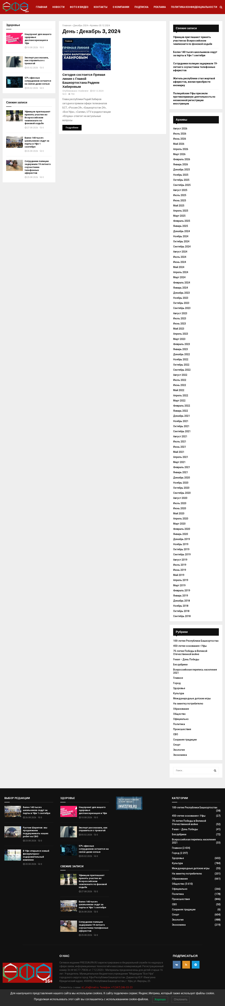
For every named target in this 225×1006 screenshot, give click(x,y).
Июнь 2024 (179, 262)
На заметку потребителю (188, 703)
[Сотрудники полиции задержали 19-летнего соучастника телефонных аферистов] (14, 165)
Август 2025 (180, 190)
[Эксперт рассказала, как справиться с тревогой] (14, 61)
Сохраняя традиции (185, 739)
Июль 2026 (179, 133)
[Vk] (177, 965)
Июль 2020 (179, 503)
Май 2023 (178, 328)
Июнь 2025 (179, 200)
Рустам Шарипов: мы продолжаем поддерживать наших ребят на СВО (35, 832)
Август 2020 (180, 498)
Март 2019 (179, 585)
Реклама (160, 7)
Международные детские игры (192, 698)
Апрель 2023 (180, 333)
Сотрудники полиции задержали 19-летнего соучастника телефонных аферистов (38, 167)
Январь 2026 (180, 164)
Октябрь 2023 (181, 303)
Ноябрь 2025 (180, 174)
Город (177, 683)
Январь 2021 (180, 472)
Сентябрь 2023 (182, 308)
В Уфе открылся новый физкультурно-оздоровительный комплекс (36, 855)
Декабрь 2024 (80, 25)
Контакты (100, 7)
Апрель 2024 (180, 272)
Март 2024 (179, 277)
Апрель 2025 (180, 210)
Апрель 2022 (180, 395)
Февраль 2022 (181, 405)
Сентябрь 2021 (182, 431)
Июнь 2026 (179, 138)
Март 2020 (179, 523)
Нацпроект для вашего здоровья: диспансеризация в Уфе (38, 38)
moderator (83, 91)
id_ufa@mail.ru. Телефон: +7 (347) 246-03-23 (107, 987)
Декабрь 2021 (181, 415)
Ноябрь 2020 (180, 482)
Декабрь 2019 (181, 539)
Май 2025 (178, 205)
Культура (178, 693)
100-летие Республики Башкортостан (195, 640)
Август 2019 (180, 559)
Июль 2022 (179, 380)
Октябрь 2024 (181, 241)
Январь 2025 (180, 226)
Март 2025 (179, 215)
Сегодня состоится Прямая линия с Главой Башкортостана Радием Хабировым (83, 81)
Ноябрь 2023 (180, 297)
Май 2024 (178, 267)
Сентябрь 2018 (182, 616)
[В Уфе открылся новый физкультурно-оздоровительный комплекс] (12, 855)
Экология (179, 749)
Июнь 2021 (179, 446)
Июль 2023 (179, 318)
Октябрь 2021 (181, 426)
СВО (175, 734)
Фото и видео (79, 7)
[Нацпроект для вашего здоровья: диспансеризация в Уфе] (14, 38)
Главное (68, 41)
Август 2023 (180, 313)
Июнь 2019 (179, 570)
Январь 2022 (180, 410)
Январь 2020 (180, 534)
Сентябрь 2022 (182, 369)
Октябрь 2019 (181, 549)
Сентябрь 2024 (182, 246)
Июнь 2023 (179, 323)
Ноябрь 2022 (180, 359)
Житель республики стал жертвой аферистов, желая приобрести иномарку (194, 82)
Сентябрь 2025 (182, 185)
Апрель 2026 (180, 149)
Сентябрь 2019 (182, 554)
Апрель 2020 (180, 518)
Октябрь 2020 (181, 487)
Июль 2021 (179, 441)
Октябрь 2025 (181, 179)
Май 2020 (178, 513)
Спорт (176, 744)
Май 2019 (178, 575)
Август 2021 (180, 436)
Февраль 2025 (181, 220)
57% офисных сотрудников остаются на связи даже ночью (38, 80)
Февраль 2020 (181, 529)
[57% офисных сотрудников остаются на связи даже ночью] (14, 82)
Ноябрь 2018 (180, 605)
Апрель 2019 (180, 580)
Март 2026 (179, 154)
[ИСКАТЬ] (215, 770)
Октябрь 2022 (181, 364)
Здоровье (179, 688)
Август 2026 (180, 128)
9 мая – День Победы (186, 659)
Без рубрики (180, 664)
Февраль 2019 (181, 590)
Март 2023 (179, 339)
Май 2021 (178, 452)
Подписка (141, 7)
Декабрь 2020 (181, 477)
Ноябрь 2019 (180, 544)
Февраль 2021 (181, 467)
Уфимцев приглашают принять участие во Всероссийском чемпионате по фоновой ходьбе (37, 117)
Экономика (180, 754)
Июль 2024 (179, 257)
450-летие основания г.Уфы (190, 645)
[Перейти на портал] (129, 809)
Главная (41, 7)
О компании (121, 7)
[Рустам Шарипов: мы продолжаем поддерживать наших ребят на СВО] (12, 831)
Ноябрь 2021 (180, 421)
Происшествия (182, 729)
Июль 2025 (179, 195)
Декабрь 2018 (181, 600)
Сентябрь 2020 (182, 492)
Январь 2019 (180, 595)
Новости (58, 7)
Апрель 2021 (180, 457)
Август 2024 (180, 251)
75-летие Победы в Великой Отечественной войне (190, 653)
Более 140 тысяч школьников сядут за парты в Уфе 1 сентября (37, 142)
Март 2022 (179, 400)
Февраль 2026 (181, 159)
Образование (181, 708)
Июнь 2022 (179, 385)
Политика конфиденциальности (194, 7)
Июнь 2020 (179, 508)
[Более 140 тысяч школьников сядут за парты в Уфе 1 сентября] (14, 142)
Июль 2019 (179, 564)
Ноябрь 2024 (180, 236)
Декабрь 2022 (181, 354)
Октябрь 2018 (181, 611)
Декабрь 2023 (181, 292)
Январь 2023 (180, 349)
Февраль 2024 (181, 282)
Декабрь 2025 (181, 169)
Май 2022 (178, 390)
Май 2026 (178, 143)
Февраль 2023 (181, 344)
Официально (181, 719)
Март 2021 (179, 462)
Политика (179, 724)
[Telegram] (196, 965)
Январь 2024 (180, 287)
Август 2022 (180, 374)
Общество (179, 714)
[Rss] (186, 965)
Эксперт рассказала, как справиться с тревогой (37, 60)
